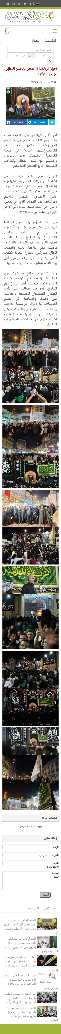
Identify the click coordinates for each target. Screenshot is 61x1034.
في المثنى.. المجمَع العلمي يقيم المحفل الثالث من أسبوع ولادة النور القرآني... (20, 997)
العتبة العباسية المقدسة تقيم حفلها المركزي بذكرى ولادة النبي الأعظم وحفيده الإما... (31, 926)
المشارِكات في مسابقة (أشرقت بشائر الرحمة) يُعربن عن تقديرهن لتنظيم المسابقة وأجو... (32, 944)
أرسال (45, 894)
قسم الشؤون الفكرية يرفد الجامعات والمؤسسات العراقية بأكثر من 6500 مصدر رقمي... (31, 981)
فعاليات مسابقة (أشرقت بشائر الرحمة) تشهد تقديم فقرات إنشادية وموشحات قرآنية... (32, 963)
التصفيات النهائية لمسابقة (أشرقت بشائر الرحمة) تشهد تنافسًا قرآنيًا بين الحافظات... (32, 1014)
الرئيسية (50, 40)
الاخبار (36, 40)
